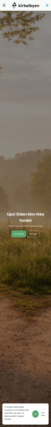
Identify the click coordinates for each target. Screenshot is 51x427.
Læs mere (43, 414)
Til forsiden (19, 234)
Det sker (33, 234)
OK (35, 414)
